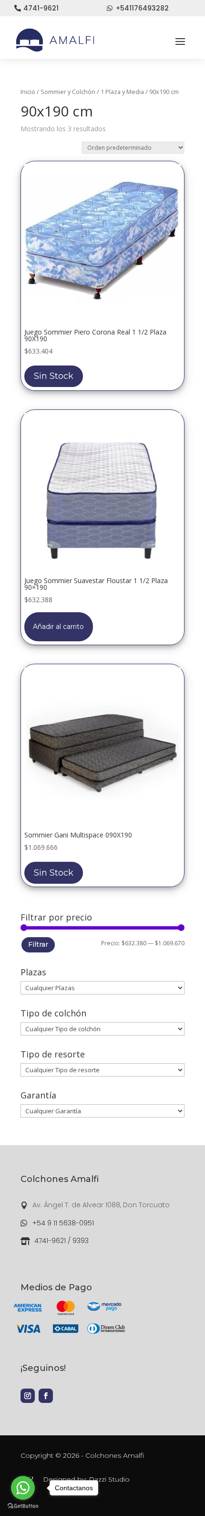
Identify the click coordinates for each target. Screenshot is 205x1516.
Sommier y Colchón (68, 91)
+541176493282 (142, 8)
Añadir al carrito (58, 626)
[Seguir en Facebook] (46, 1396)
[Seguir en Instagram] (27, 1396)
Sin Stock (53, 376)
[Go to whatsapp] (23, 1488)
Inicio (27, 91)
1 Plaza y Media (122, 91)
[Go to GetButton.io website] (23, 1506)
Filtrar (38, 944)
